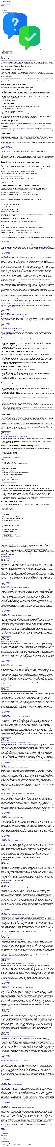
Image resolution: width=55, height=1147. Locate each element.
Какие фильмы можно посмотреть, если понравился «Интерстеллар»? (18, 1107)
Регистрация (4, 1145)
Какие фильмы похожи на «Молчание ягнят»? (12, 1084)
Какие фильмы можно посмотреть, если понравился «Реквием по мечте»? (19, 864)
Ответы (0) (8, 146)
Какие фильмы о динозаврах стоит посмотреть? (12, 939)
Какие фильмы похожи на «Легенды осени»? (12, 840)
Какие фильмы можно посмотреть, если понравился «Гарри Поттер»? (18, 914)
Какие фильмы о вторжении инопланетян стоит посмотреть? (15, 742)
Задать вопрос (7, 4)
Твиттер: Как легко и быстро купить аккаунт (11, 328)
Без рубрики (14, 12)
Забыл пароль (10, 1145)
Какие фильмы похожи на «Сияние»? (10, 641)
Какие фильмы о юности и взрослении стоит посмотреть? (15, 767)
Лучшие (10, 51)
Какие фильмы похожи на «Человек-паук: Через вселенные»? (16, 587)
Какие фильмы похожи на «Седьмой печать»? (12, 665)
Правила (5, 1138)
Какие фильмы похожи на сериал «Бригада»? (12, 817)
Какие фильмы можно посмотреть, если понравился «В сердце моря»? (18, 887)
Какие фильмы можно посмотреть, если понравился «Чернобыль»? (17, 987)
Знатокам (42, 49)
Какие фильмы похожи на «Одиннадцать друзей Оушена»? (15, 716)
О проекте (5, 1131)
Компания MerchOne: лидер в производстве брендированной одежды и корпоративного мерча (24, 151)
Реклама (5, 1139)
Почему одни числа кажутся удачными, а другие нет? (14, 314)
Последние (12, 53)
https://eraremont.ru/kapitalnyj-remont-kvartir (35, 549)
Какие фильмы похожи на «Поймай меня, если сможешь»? (15, 561)
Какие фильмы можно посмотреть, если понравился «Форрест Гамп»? (18, 1036)
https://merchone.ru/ (42, 248)
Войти (2, 4)
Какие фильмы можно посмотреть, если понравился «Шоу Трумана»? (18, 793)
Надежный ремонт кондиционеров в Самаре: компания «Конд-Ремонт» (18, 60)
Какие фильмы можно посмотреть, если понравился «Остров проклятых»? (19, 691)
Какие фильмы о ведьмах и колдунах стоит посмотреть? (14, 1060)
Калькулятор (6, 7)
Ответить (3, 146)
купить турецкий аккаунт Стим (16, 423)
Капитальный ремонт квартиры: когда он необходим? (14, 436)
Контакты (5, 1133)
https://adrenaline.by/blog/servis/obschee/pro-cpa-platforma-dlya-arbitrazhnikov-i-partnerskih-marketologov (26, 306)
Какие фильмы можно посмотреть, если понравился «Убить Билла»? (17, 963)
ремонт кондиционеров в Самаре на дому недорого (21, 128)
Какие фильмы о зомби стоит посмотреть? (11, 1013)
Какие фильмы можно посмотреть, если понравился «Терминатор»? (17, 615)
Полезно (11, 52)
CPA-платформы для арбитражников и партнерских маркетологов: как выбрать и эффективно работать (26, 257)
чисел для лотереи (37, 316)
